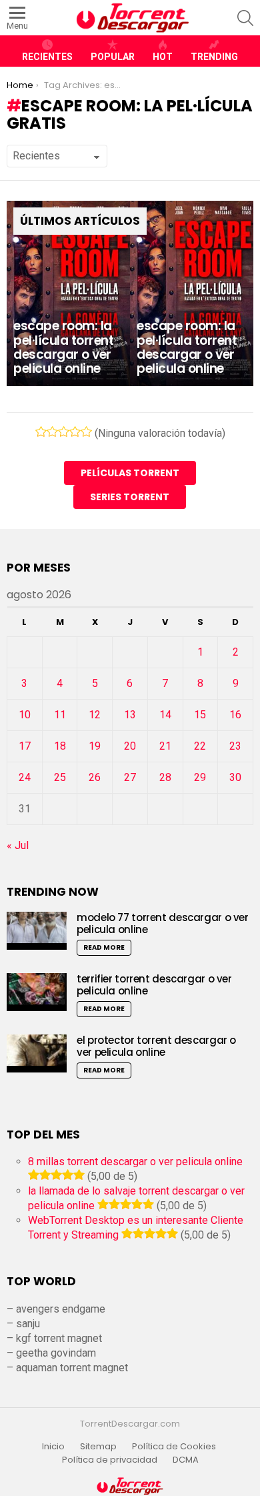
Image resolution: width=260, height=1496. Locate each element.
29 (200, 777)
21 (165, 746)
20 (130, 746)
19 (95, 746)
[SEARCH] (245, 18)
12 (95, 714)
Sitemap (98, 1446)
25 (60, 777)
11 (60, 714)
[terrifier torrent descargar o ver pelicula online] (37, 992)
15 (200, 714)
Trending (214, 56)
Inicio (53, 1446)
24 (25, 777)
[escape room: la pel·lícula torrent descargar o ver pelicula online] (68, 293)
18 (60, 746)
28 (165, 777)
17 (25, 746)
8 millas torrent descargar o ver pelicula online (135, 1161)
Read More (104, 947)
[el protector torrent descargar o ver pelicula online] (37, 1053)
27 (130, 777)
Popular (113, 56)
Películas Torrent (130, 473)
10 (25, 714)
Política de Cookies (175, 1446)
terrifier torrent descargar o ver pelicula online (154, 985)
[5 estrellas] (86, 431)
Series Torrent (129, 497)
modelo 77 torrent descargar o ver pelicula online (163, 923)
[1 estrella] (41, 431)
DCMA (186, 1460)
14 (165, 714)
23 (235, 746)
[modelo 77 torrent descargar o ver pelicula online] (37, 931)
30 (235, 777)
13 (130, 714)
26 (95, 777)
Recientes (47, 56)
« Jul (18, 845)
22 (200, 746)
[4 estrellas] (75, 431)
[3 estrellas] (63, 431)
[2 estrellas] (52, 431)
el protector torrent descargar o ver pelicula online (156, 1046)
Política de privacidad (109, 1460)
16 (235, 714)
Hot (163, 56)
